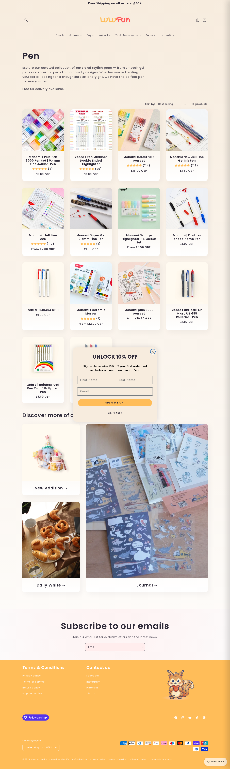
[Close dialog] (152, 351)
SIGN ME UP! (115, 403)
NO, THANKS (115, 413)
